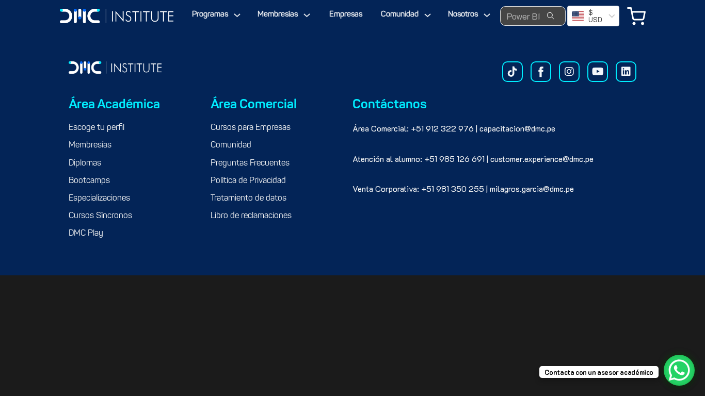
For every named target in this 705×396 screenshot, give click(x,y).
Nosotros (463, 15)
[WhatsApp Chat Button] (679, 370)
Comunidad (400, 15)
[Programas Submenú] (237, 15)
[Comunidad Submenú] (427, 15)
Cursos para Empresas (251, 128)
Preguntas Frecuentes (250, 163)
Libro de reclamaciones (251, 216)
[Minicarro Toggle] (636, 16)
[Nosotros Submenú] (487, 15)
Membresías (278, 15)
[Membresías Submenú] (307, 15)
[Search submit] (550, 16)
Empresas (345, 15)
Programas (210, 15)
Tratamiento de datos (248, 198)
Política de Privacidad (248, 181)
